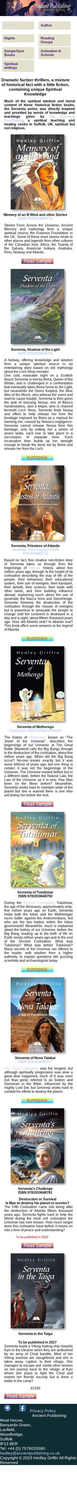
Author (46, 25)
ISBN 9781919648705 (35, 353)
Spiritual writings (11, 66)
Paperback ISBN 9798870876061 (35, 731)
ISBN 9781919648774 (35, 218)
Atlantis (34, 568)
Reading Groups (47, 40)
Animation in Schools (51, 53)
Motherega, (37, 737)
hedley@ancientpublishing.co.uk (30, 1453)
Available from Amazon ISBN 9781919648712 (35, 551)
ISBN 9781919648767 (35, 1062)
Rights (9, 38)
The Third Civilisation (21, 1068)
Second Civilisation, (39, 903)
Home (8, 25)
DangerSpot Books (14, 53)
